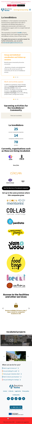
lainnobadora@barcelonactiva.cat (13, 42)
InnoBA (19, 32)
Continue (9, 5)
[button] (3, 315)
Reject (14, 5)
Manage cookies (21, 5)
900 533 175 (17, 407)
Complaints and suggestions (22, 422)
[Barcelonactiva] (6, 10)
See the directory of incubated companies (16, 188)
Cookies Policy (22, 3)
